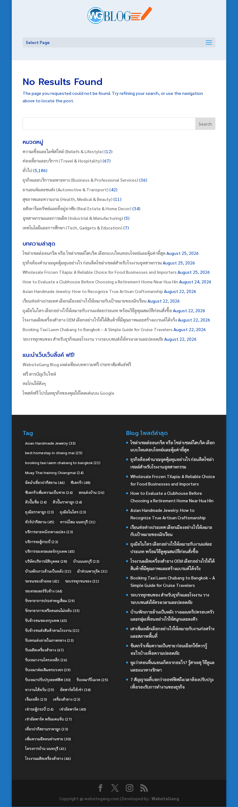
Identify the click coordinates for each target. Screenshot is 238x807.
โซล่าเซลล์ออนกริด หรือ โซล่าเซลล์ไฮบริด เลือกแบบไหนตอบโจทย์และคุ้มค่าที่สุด (94, 253)
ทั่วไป (27, 170)
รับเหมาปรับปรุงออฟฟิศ (48, 679)
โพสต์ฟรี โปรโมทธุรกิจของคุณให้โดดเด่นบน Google (68, 393)
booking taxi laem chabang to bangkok (62, 462)
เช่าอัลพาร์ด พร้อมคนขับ (48, 718)
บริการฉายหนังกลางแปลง (49, 531)
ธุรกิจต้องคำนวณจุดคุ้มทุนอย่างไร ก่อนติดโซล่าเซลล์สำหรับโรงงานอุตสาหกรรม (92, 262)
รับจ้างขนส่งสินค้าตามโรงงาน (52, 630)
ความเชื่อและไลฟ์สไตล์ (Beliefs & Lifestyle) (63, 151)
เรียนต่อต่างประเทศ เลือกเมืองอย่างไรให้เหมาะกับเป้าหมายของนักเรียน (85, 301)
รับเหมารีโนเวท (92, 679)
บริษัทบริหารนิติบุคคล (46, 561)
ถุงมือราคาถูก (39, 511)
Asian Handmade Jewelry (50, 443)
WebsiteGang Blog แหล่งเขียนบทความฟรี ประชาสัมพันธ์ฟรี (77, 364)
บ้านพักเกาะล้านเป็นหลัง (48, 571)
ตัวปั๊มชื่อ (36, 501)
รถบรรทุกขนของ (82, 581)
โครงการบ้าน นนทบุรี (45, 748)
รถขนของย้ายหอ (42, 581)
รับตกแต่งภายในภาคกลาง (49, 640)
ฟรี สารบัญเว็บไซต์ (39, 374)
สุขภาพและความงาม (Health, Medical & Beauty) (67, 199)
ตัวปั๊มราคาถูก (67, 501)
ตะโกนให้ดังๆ (34, 383)
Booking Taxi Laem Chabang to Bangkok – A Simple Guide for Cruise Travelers (98, 329)
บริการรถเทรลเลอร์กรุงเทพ (50, 551)
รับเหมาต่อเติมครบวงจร (48, 669)
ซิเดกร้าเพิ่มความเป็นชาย (49, 492)
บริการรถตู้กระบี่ (41, 541)
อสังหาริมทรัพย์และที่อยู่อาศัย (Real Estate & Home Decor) (77, 208)
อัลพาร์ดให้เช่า (75, 689)
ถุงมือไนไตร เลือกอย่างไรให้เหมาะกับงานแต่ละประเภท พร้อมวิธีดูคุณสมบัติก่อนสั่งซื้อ (97, 310)
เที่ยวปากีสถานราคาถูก (46, 728)
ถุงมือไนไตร (73, 511)
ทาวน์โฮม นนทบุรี (77, 521)
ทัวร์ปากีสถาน (39, 521)
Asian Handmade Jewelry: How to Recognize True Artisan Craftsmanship (93, 291)
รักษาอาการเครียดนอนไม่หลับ (52, 610)
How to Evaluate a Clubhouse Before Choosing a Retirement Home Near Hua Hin (100, 281)
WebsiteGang (165, 798)
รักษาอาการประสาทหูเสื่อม (50, 600)
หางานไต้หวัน (39, 689)
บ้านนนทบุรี (86, 561)
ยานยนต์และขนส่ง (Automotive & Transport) (65, 189)
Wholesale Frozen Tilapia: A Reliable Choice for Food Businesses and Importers (100, 272)
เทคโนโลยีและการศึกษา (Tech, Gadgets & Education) (72, 227)
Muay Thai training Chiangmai (54, 472)
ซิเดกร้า (80, 482)
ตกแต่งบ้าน (91, 492)
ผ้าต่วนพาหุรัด (92, 571)
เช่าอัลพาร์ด (73, 709)
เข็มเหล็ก (36, 699)
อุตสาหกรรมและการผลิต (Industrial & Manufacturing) (73, 218)
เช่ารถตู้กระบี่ (39, 709)
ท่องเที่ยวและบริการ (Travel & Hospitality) (62, 160)
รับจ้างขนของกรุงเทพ (46, 620)
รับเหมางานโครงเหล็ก (46, 659)
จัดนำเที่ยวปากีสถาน (45, 482)
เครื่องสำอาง (66, 699)
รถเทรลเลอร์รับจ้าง (43, 590)
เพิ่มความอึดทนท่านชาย (48, 738)
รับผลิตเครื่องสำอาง (44, 649)
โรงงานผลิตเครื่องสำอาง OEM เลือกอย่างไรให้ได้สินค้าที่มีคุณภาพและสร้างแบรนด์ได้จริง (100, 319)
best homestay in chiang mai (53, 452)
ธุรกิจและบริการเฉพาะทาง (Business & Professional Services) (80, 180)
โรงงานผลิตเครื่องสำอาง (48, 758)
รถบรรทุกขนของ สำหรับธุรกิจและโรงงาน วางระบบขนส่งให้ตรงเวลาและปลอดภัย (93, 339)
